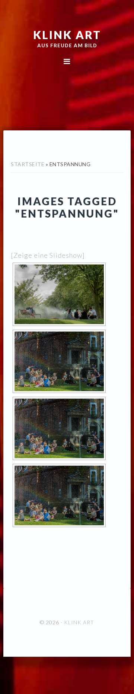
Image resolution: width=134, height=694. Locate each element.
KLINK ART (67, 34)
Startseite (27, 164)
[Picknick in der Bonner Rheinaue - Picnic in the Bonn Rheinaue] (59, 294)
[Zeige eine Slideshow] (48, 255)
